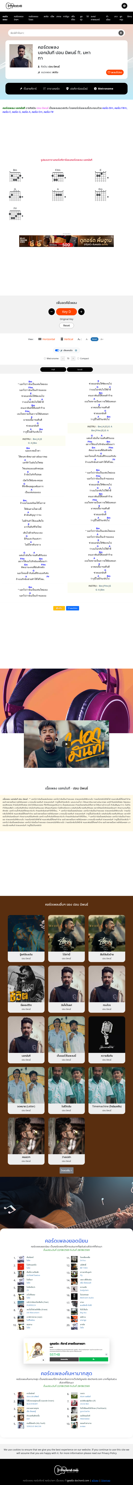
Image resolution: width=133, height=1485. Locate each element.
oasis (82, 1393)
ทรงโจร (107, 1005)
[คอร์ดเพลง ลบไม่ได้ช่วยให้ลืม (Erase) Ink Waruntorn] (21, 1311)
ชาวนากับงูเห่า (86, 1272)
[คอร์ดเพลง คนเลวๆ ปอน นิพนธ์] (26, 1135)
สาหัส (82, 1324)
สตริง (46, 16)
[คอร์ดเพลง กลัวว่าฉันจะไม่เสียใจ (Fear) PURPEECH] (21, 1304)
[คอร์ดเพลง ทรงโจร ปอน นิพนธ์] (106, 983)
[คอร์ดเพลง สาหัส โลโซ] (75, 1326)
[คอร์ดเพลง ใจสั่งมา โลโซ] (21, 1281)
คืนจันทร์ (30, 1257)
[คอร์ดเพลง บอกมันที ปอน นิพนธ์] (26, 1034)
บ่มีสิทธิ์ (83, 1264)
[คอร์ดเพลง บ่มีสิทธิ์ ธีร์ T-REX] (75, 1267)
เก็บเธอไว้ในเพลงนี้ (66, 1055)
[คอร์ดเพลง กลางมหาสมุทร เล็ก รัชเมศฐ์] (21, 1410)
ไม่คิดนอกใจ (31, 1264)
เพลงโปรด (116, 72)
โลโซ (28, 1260)
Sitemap (105, 1480)
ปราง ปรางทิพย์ (33, 1396)
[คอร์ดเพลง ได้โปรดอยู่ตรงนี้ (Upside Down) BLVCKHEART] (21, 1402)
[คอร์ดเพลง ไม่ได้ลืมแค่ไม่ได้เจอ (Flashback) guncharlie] (75, 1410)
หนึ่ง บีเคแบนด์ (85, 1282)
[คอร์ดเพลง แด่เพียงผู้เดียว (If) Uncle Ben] (75, 1402)
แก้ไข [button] (60, 608)
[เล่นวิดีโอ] (66, 744)
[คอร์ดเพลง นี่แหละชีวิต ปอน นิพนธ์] (26, 983)
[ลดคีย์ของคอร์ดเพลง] (51, 311)
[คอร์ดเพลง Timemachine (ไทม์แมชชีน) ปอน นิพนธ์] (106, 1085)
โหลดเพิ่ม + (66, 1170)
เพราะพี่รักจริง (86, 1279)
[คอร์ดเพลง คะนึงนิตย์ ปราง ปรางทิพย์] (21, 1395)
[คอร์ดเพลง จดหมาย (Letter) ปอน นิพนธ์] (26, 1085)
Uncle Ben (84, 1404)
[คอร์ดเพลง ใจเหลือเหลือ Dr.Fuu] (75, 1259)
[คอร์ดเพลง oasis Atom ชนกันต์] (75, 1395)
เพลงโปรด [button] (73, 608)
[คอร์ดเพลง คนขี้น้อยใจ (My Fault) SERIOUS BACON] (21, 1425)
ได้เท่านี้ (66, 954)
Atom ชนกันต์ (85, 1396)
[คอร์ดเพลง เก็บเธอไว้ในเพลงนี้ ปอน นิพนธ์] (66, 1034)
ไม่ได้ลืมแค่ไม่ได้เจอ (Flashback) (93, 1408)
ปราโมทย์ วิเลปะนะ (33, 1275)
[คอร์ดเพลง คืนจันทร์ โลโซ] (21, 1259)
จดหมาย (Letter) (26, 1106)
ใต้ (88, 16)
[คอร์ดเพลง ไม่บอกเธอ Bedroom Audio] (75, 1296)
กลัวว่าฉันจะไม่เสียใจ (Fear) (38, 1302)
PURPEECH (31, 1305)
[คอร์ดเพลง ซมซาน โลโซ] (21, 1326)
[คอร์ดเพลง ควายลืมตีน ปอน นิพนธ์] (106, 1034)
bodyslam (84, 1290)
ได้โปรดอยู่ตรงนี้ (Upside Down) (40, 1400)
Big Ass (83, 1312)
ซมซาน (29, 1324)
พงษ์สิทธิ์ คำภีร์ (86, 1305)
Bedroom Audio (87, 1297)
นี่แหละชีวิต (26, 1005)
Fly (81, 1275)
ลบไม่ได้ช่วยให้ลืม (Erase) (37, 1309)
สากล (58, 16)
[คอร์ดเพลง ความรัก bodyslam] (75, 1289)
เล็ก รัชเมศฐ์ (31, 1411)
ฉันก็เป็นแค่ (66, 1005)
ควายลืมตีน (107, 1055)
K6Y (28, 1419)
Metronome (52, 358)
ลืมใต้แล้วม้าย (107, 954)
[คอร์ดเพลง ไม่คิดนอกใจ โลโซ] (21, 1267)
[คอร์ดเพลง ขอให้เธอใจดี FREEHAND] (75, 1417)
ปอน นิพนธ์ (54, 66)
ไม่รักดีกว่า (31, 1287)
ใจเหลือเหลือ (85, 1257)
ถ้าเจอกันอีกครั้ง (33, 1415)
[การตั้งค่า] (124, 6)
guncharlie (85, 1411)
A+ (102, 339)
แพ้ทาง (83, 1317)
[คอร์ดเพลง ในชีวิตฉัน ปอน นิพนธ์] (66, 1085)
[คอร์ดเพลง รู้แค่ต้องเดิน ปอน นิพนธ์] (26, 933)
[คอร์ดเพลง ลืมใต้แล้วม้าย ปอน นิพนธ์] (106, 933)
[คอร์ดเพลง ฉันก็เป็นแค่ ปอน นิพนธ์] (66, 983)
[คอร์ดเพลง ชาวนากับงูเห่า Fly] (75, 1274)
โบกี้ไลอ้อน (31, 1320)
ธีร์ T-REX (84, 1268)
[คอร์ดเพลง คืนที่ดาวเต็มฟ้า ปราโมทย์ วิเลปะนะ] (21, 1274)
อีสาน (129, 16)
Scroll (79, 369)
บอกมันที (26, 1055)
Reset (66, 325)
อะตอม (82, 1426)
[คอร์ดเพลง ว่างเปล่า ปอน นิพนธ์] (66, 1135)
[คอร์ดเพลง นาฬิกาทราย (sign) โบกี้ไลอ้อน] (21, 1319)
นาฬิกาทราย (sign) (34, 1317)
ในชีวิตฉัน (66, 1106)
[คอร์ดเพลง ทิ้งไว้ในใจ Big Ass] (75, 1311)
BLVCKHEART (32, 1404)
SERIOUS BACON (34, 1426)
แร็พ (52, 16)
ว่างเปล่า (66, 1157)
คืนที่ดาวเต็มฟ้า (33, 1272)
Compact (84, 358)
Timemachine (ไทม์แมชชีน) (107, 1106)
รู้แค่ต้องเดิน (26, 954)
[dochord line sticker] (67, 1350)
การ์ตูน (66, 16)
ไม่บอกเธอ (84, 1294)
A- (87, 339)
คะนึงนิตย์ (31, 1393)
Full (53, 369)
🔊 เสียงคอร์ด (66, 350)
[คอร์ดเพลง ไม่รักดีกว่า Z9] (21, 1289)
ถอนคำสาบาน (85, 1423)
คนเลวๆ (26, 1157)
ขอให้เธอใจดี (85, 1415)
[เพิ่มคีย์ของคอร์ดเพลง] (81, 311)
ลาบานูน (83, 1320)
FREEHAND (84, 1419)
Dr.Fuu (83, 1260)
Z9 (28, 1290)
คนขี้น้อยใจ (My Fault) (36, 1423)
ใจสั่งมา (30, 1279)
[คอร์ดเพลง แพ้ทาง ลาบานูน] (75, 1319)
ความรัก (83, 1287)
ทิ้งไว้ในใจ (84, 1309)
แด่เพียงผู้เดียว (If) (88, 1400)
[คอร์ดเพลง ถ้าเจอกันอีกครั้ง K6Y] (21, 1417)
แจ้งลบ (95, 1480)
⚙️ (76, 350)
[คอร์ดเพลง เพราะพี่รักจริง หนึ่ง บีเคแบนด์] (75, 1281)
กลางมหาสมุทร (33, 1408)
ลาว (116, 16)
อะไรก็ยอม (31, 1294)
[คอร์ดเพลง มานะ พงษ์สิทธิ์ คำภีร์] (75, 1304)
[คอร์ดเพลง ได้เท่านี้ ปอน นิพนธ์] (66, 933)
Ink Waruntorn (33, 1312)
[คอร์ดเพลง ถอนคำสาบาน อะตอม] (75, 1425)
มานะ (82, 1302)
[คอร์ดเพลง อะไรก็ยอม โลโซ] (21, 1296)
